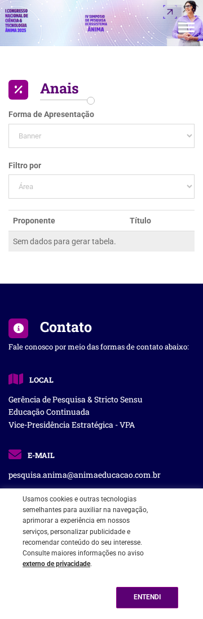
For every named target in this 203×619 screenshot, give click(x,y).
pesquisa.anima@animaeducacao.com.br (84, 474)
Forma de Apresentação (51, 114)
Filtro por (24, 165)
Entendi (147, 597)
